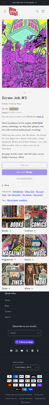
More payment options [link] (24, 178)
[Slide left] (19, 92)
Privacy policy (39, 395)
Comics (29, 230)
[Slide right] (30, 92)
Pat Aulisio (27, 195)
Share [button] (6, 185)
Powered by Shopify (25, 395)
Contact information (26, 398)
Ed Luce (39, 191)
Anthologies (18, 191)
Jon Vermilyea (14, 195)
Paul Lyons (38, 195)
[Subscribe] (38, 333)
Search (8, 317)
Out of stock (12, 200)
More (27, 288)
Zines (5, 288)
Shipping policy (40, 398)
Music (28, 259)
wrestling (23, 200)
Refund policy (25, 402)
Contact (8, 311)
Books (5, 230)
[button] (5, 11)
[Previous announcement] (4, 3)
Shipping (5, 112)
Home (7, 300)
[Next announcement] (44, 3)
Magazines (7, 259)
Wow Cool (14, 395)
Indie (4, 195)
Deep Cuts (29, 191)
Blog (7, 306)
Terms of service (11, 398)
